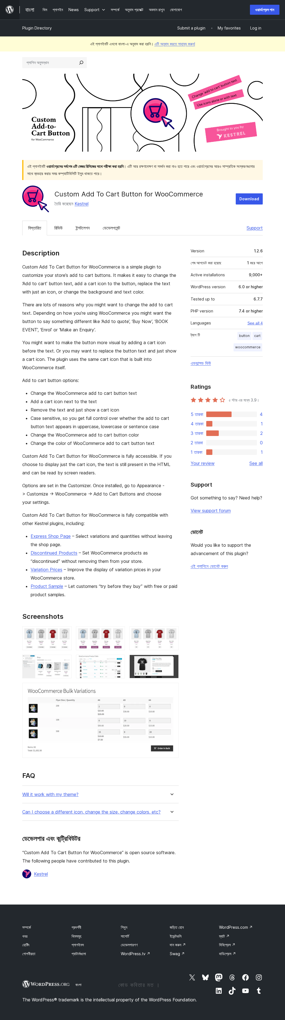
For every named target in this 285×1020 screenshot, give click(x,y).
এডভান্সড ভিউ (201, 363)
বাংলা (78, 984)
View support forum (211, 510)
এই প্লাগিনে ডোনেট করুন (209, 566)
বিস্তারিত (34, 228)
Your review (203, 463)
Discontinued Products (54, 553)
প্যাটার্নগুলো (79, 953)
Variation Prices (46, 569)
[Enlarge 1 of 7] (64, 634)
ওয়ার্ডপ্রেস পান (264, 9)
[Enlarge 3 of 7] (171, 634)
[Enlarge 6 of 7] (171, 662)
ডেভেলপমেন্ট (111, 228)
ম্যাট (224, 936)
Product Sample (47, 586)
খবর (25, 936)
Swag (177, 953)
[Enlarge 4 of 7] (64, 662)
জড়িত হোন (177, 927)
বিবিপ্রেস (227, 944)
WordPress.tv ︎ (135, 953)
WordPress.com (236, 927)
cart (257, 336)
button (244, 336)
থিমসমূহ (76, 936)
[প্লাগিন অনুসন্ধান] (81, 62)
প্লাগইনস (78, 944)
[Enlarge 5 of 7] (117, 662)
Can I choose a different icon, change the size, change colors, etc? (91, 812)
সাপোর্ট (125, 936)
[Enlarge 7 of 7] (171, 690)
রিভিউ (58, 228)
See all (256, 463)
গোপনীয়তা (28, 953)
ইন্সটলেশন (83, 228)
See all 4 (255, 323)
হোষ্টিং (26, 944)
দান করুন (178, 944)
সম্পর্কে (26, 927)
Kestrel (82, 203)
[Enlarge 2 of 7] (117, 634)
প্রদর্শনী (76, 927)
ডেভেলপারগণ (129, 944)
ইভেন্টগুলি (175, 936)
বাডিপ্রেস (227, 953)
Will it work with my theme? (50, 794)
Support (255, 228)
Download (249, 198)
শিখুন (124, 927)
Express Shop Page (51, 536)
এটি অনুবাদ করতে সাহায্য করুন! (174, 43)
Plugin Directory (37, 28)
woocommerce (248, 347)
